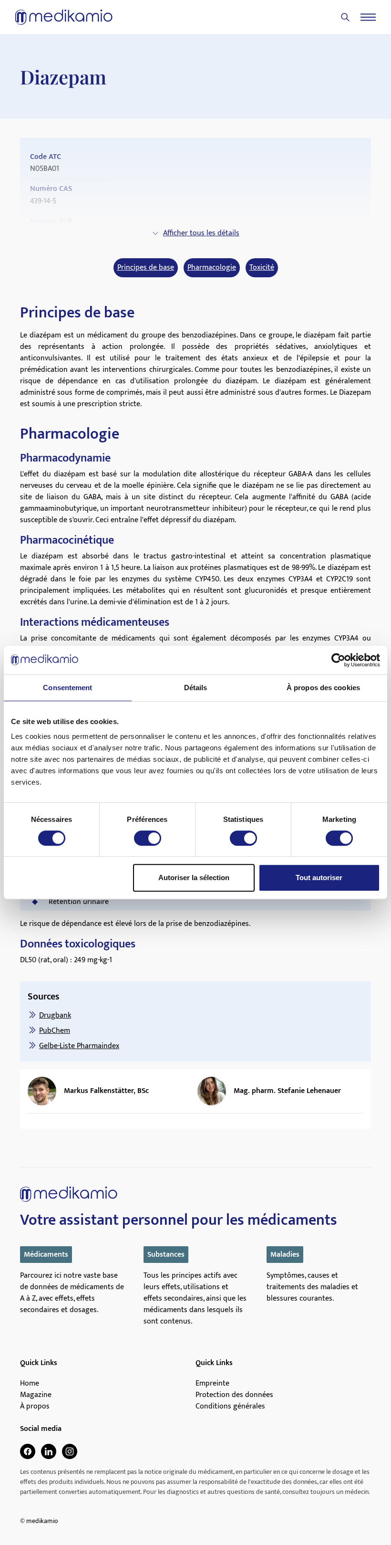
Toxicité (261, 267)
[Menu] (368, 17)
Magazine (35, 1395)
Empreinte (212, 1383)
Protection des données (234, 1395)
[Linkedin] (48, 1451)
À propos (35, 1406)
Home (29, 1383)
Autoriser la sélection (193, 877)
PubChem (54, 1030)
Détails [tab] (195, 687)
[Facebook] (27, 1451)
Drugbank (55, 1015)
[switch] (147, 838)
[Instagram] (69, 1451)
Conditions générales (230, 1406)
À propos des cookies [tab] (323, 687)
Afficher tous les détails (201, 233)
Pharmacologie (211, 267)
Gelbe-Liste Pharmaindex (79, 1046)
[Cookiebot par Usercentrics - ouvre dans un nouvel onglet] (338, 660)
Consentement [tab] (67, 687)
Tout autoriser (319, 877)
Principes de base (145, 267)
